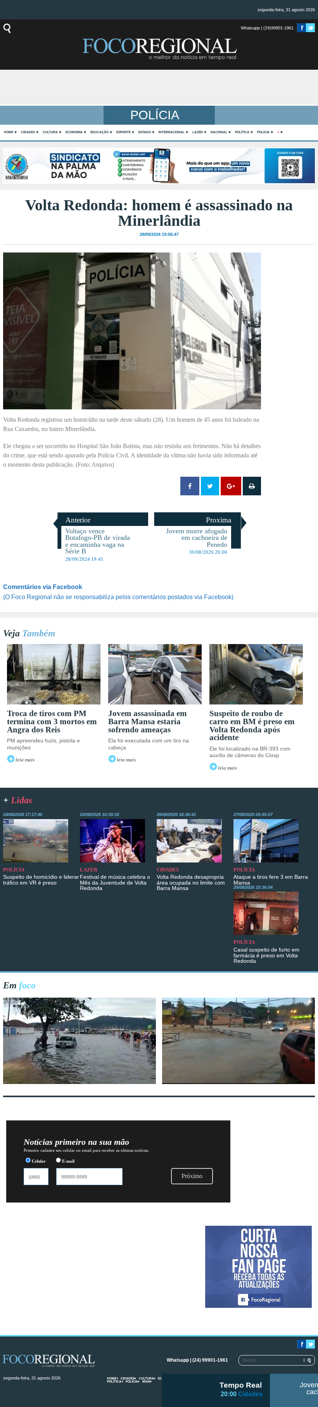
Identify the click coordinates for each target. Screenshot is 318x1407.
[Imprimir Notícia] (252, 486)
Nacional (219, 132)
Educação (99, 132)
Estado (144, 132)
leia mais (25, 760)
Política (242, 132)
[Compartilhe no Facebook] (189, 486)
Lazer (197, 132)
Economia (74, 132)
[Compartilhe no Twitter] (210, 486)
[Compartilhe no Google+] (231, 486)
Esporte (123, 132)
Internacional (172, 132)
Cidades (28, 132)
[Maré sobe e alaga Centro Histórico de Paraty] (79, 1082)
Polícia (263, 132)
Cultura (50, 132)
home (8, 132)
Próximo (191, 1176)
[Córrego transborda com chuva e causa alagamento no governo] (238, 1082)
